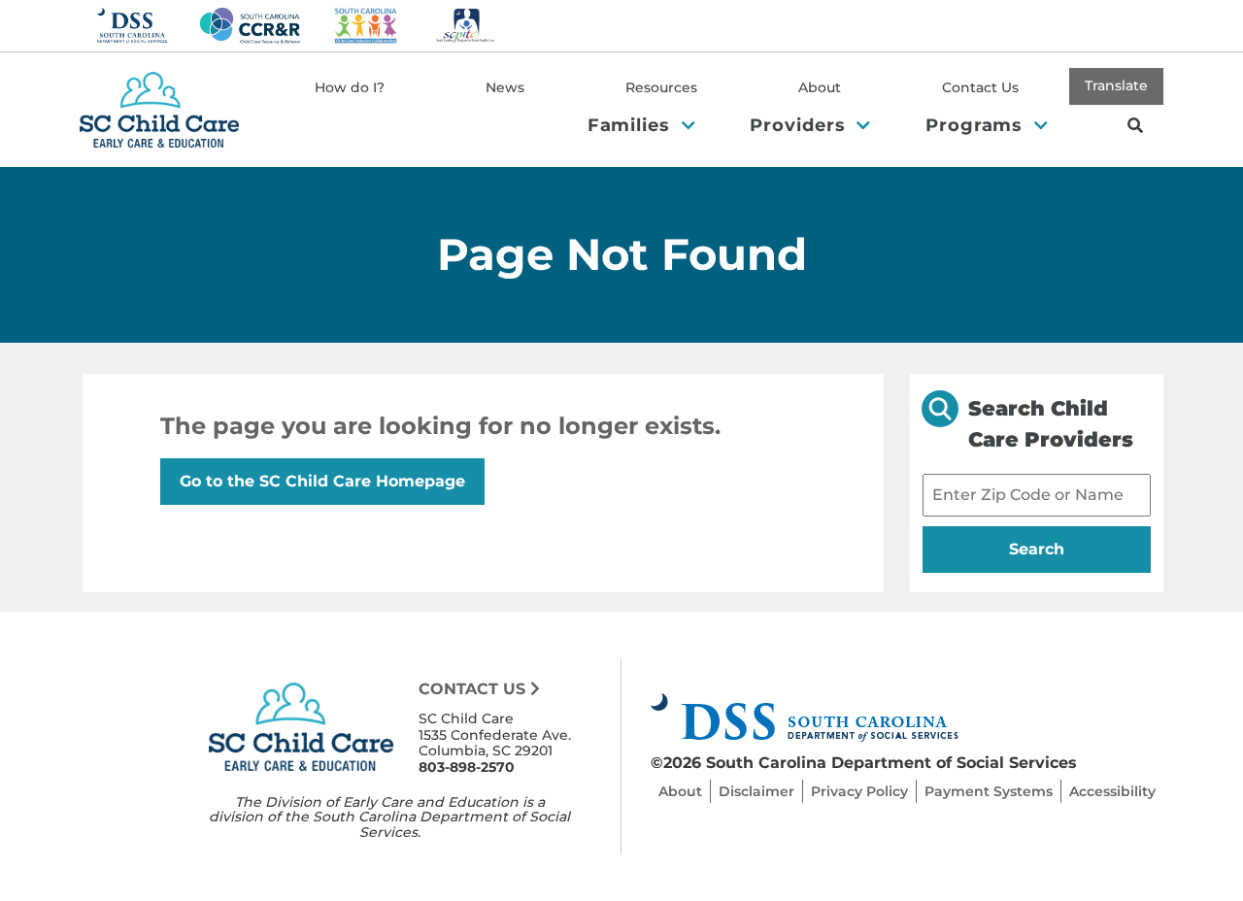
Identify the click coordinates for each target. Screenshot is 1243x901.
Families (632, 125)
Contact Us (980, 87)
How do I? (350, 87)
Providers (800, 125)
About (819, 87)
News (505, 87)
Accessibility (1112, 791)
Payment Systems (988, 791)
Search (1075, 548)
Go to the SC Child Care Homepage (322, 481)
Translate (1116, 85)
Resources (661, 87)
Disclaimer (756, 791)
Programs (976, 125)
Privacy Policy (859, 791)
